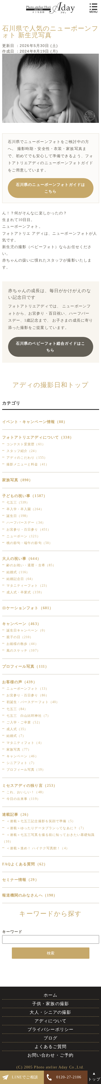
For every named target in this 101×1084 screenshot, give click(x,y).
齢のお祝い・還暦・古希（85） (31, 565)
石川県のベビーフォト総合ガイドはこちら (50, 346)
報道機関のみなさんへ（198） (30, 895)
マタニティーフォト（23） (27, 585)
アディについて (50, 1021)
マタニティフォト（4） (25, 743)
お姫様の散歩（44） (22, 644)
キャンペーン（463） (21, 624)
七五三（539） (18, 502)
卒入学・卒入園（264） (25, 509)
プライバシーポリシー (50, 1029)
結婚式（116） (18, 572)
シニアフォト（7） (21, 763)
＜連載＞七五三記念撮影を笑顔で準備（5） (40, 821)
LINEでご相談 (25, 1077)
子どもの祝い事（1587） (25, 496)
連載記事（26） (16, 815)
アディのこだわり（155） (27, 458)
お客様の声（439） (19, 682)
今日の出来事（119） (23, 799)
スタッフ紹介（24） (22, 451)
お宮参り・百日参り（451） (28, 529)
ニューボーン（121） (23, 536)
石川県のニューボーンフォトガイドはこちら (50, 188)
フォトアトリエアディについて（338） (38, 437)
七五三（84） (17, 709)
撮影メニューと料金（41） (27, 464)
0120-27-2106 (68, 1077)
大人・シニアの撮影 (50, 1012)
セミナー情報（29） (20, 880)
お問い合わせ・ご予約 (50, 1055)
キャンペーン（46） (22, 756)
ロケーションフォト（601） (28, 608)
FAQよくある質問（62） (25, 864)
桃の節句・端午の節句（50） (29, 543)
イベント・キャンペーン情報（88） (35, 422)
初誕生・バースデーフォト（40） (33, 702)
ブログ (50, 1038)
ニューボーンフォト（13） (27, 688)
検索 (50, 953)
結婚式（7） (16, 736)
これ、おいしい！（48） (26, 792)
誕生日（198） (18, 516)
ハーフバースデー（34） (26, 522)
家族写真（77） (19, 749)
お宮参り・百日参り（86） (27, 695)
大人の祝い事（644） (21, 559)
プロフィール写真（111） (25, 666)
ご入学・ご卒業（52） (24, 722)
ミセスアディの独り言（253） (30, 786)
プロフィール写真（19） (26, 769)
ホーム (50, 995)
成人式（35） (17, 729)
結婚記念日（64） (20, 579)
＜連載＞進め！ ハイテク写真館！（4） (37, 848)
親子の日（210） (19, 637)
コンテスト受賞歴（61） (26, 444)
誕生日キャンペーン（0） (26, 630)
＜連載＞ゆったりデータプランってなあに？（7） (46, 828)
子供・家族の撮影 (50, 1003)
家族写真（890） (17, 480)
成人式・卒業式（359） (25, 592)
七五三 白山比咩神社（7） (28, 716)
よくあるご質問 (50, 1046)
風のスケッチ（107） (23, 650)
